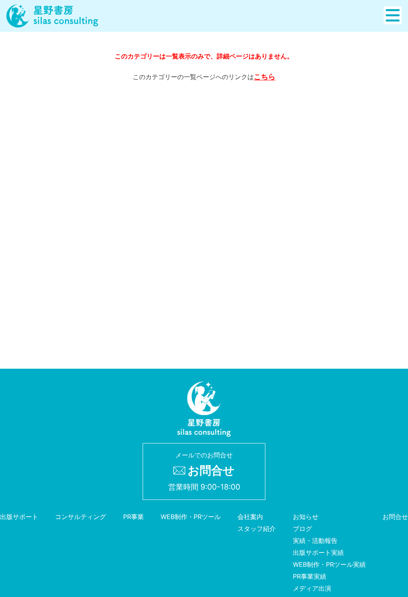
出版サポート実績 (318, 552)
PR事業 (133, 517)
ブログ (302, 529)
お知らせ (305, 517)
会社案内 (250, 517)
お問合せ (395, 517)
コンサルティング (80, 517)
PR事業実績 (309, 576)
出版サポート (19, 517)
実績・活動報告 (315, 540)
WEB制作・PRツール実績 (329, 564)
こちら (264, 76)
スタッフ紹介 (256, 529)
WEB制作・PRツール (191, 517)
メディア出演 (312, 588)
